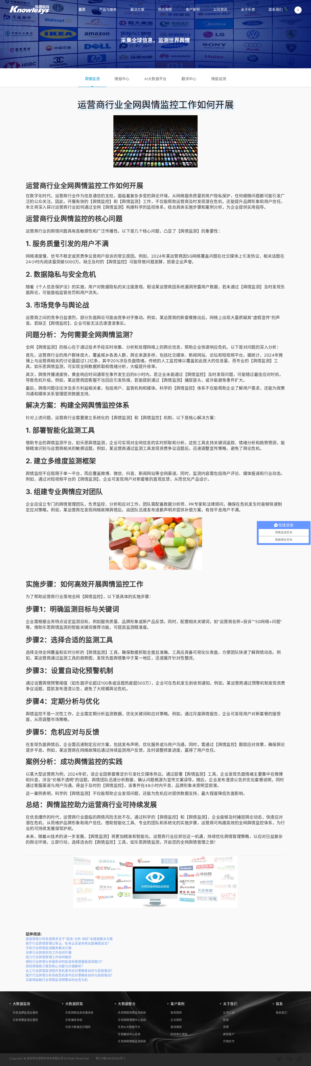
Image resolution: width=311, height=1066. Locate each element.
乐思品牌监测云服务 (25, 1012)
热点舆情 (165, 9)
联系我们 (276, 9)
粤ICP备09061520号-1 (111, 1058)
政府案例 (176, 1012)
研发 (226, 1020)
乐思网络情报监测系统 (132, 1041)
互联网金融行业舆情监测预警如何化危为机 (57, 980)
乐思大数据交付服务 (78, 1027)
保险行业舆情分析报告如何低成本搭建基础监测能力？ (65, 961)
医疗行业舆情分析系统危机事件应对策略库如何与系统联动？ (70, 975)
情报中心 (122, 78)
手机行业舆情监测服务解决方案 (48, 948)
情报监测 (218, 78)
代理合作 (228, 1041)
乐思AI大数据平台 (129, 1027)
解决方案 (137, 9)
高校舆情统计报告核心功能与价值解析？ (55, 966)
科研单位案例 (179, 1034)
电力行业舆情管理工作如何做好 (48, 957)
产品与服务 (108, 9)
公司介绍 (228, 1012)
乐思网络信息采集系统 (79, 1012)
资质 (226, 1027)
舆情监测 (92, 78)
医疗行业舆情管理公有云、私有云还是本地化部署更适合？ (68, 943)
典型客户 (228, 1034)
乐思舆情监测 (50, 366)
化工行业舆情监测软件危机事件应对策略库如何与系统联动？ (70, 970)
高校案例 (176, 1027)
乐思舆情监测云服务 (25, 1020)
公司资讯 (220, 9)
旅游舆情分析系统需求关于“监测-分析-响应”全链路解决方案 (69, 939)
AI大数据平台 (155, 78)
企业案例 (176, 1020)
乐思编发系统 (73, 1020)
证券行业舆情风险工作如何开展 (48, 952)
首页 (82, 9)
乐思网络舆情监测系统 (132, 1012)
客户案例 (193, 9)
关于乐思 (248, 9)
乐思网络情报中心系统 (132, 1020)
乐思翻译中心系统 (129, 1034)
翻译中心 (188, 78)
